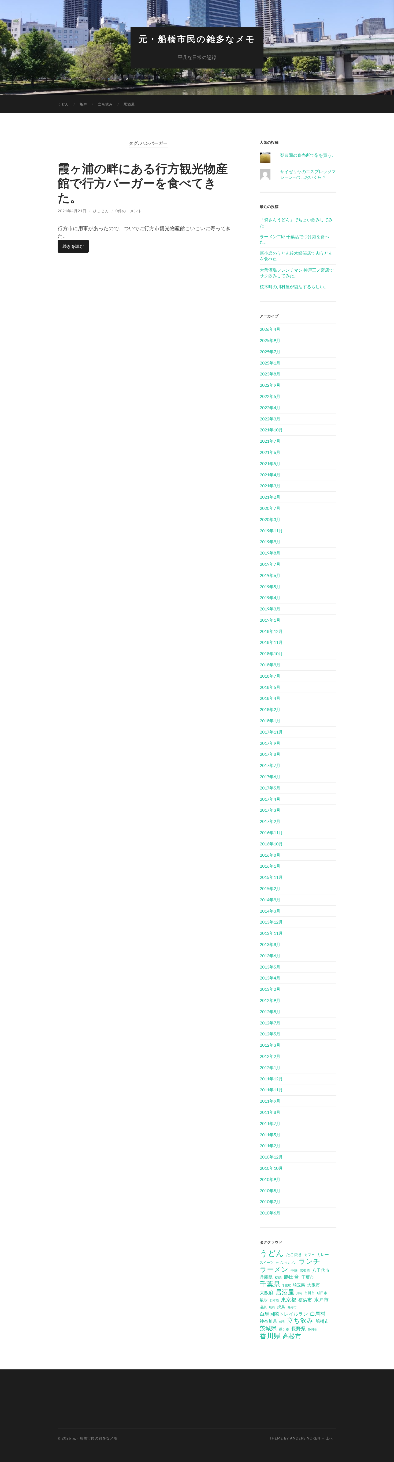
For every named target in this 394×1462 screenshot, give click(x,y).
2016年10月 (271, 843)
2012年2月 (270, 1056)
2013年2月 (270, 989)
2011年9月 (270, 1100)
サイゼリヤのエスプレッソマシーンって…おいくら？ (308, 174)
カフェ (309, 1254)
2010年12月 (271, 1156)
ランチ (309, 1261)
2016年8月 (270, 854)
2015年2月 (270, 888)
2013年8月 (270, 944)
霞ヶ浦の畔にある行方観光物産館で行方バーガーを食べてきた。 (143, 182)
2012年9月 (270, 1000)
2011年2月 (270, 1145)
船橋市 (322, 1321)
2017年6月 (270, 776)
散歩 (264, 1300)
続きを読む (73, 246)
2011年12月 (271, 1078)
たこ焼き (294, 1254)
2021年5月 (270, 463)
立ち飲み (105, 104)
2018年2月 (270, 709)
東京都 (288, 1299)
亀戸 (83, 104)
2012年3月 (270, 1044)
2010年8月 (270, 1190)
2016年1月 (270, 865)
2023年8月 (270, 373)
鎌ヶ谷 (284, 1329)
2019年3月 (270, 608)
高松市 (292, 1336)
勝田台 (291, 1277)
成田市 (322, 1293)
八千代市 (320, 1270)
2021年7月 (270, 440)
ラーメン (274, 1269)
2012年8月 (270, 1011)
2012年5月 (270, 1033)
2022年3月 (270, 418)
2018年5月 (270, 687)
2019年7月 (270, 564)
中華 (294, 1270)
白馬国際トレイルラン (284, 1314)
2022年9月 (270, 385)
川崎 (299, 1293)
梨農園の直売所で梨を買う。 (308, 155)
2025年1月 (270, 362)
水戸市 (321, 1299)
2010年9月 (270, 1179)
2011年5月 (270, 1134)
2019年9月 (270, 541)
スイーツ (267, 1262)
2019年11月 (271, 530)
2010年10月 (271, 1168)
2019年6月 (270, 575)
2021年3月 (270, 485)
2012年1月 (270, 1067)
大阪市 (313, 1284)
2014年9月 (270, 899)
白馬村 (317, 1314)
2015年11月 (271, 877)
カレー (323, 1254)
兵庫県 (266, 1276)
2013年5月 (270, 966)
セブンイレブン (286, 1262)
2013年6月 (270, 955)
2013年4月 (270, 977)
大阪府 (266, 1292)
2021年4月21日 (72, 210)
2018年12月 (271, 631)
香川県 (270, 1335)
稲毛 (282, 1321)
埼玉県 (299, 1285)
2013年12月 (271, 921)
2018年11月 (271, 642)
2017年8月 (270, 754)
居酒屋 (129, 104)
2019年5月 (270, 586)
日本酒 (274, 1300)
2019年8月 (270, 552)
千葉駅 (286, 1285)
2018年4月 (270, 698)
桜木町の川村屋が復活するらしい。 (294, 286)
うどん (63, 104)
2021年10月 (271, 429)
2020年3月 (270, 519)
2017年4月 (270, 799)
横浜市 (305, 1299)
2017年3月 (270, 809)
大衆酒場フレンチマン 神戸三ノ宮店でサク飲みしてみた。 (296, 272)
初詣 (278, 1277)
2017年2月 (270, 821)
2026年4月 (270, 329)
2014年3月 (270, 910)
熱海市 (292, 1307)
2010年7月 (270, 1201)
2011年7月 (270, 1123)
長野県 (298, 1328)
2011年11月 (271, 1089)
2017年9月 (270, 743)
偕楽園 (305, 1270)
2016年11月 (271, 832)
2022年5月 (270, 396)
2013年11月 (271, 933)
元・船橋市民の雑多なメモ (197, 39)
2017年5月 (270, 787)
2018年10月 (271, 653)
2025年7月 (270, 351)
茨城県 (268, 1328)
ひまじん (101, 210)
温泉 (263, 1307)
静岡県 (312, 1329)
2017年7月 (270, 765)
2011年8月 (270, 1112)
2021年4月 (270, 474)
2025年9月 (270, 340)
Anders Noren (305, 1438)
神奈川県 (268, 1321)
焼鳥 (281, 1306)
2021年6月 (270, 452)
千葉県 (270, 1284)
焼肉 (272, 1307)
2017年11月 (271, 731)
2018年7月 (270, 675)
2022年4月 (270, 407)
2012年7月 (270, 1022)
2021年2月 (270, 496)
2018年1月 (270, 720)
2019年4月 (270, 597)
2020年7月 (270, 508)
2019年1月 (270, 619)
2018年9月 (270, 664)
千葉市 (307, 1276)
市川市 (309, 1293)
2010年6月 (270, 1212)
